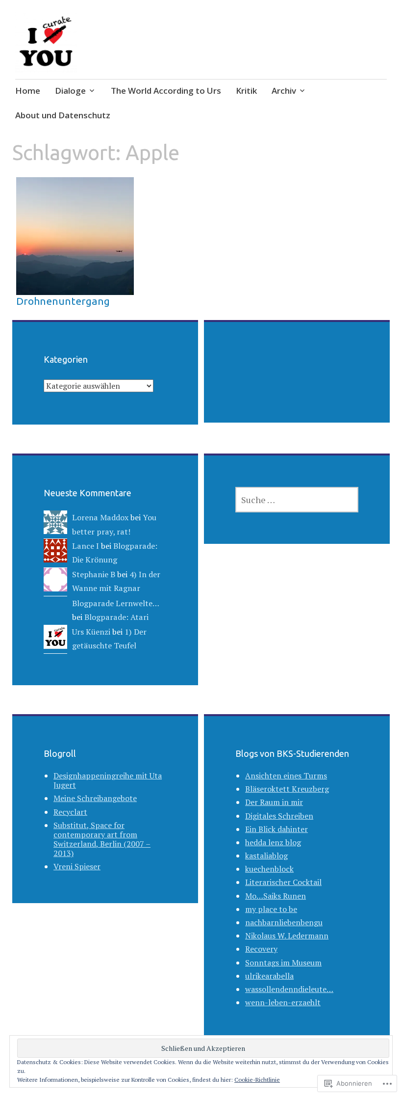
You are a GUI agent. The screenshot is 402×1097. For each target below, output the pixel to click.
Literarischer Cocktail (283, 882)
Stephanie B (93, 574)
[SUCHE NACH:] (296, 499)
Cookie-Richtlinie (257, 1079)
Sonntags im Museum (283, 962)
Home (27, 90)
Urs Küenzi (91, 631)
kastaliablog (266, 855)
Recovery (261, 948)
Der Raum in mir (274, 802)
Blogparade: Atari (116, 617)
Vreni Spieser (76, 866)
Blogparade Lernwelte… (115, 603)
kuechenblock (269, 868)
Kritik (246, 90)
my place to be (271, 909)
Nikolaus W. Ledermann (286, 935)
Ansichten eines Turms (286, 775)
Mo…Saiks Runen (275, 895)
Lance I (85, 545)
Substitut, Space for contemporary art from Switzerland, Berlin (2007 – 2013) (102, 839)
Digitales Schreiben (279, 815)
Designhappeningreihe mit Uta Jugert (107, 780)
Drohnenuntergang (63, 301)
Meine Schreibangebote (95, 798)
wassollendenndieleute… (289, 989)
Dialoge (70, 90)
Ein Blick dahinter (276, 829)
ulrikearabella (269, 975)
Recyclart (70, 811)
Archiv (284, 90)
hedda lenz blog (273, 842)
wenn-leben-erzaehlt (283, 1002)
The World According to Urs (166, 90)
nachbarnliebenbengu (284, 922)
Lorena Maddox (100, 517)
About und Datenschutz (62, 115)
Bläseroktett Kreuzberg (287, 788)
